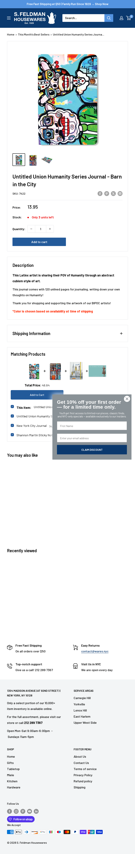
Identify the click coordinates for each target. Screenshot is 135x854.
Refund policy (83, 781)
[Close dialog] (127, 399)
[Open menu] (9, 18)
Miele (10, 775)
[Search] (108, 18)
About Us (80, 756)
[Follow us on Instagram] (16, 811)
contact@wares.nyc (94, 651)
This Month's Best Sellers (33, 34)
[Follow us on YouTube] (29, 811)
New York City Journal (32, 426)
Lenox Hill (80, 710)
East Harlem (82, 716)
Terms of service (85, 769)
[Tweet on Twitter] (113, 193)
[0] (128, 18)
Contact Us (81, 763)
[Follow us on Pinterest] (22, 811)
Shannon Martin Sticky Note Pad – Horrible (45, 435)
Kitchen (12, 781)
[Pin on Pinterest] (106, 193)
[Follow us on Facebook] (9, 811)
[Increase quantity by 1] (50, 229)
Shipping (79, 787)
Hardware (13, 787)
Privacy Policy (83, 775)
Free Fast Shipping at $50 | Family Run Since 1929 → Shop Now (67, 4)
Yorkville (79, 704)
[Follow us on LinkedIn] (36, 811)
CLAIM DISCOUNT (92, 449)
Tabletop (13, 769)
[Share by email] (120, 193)
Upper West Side (85, 722)
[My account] (121, 18)
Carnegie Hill (82, 698)
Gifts (10, 763)
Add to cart (39, 242)
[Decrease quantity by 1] (31, 229)
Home (10, 34)
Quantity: (18, 229)
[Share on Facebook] (100, 193)
